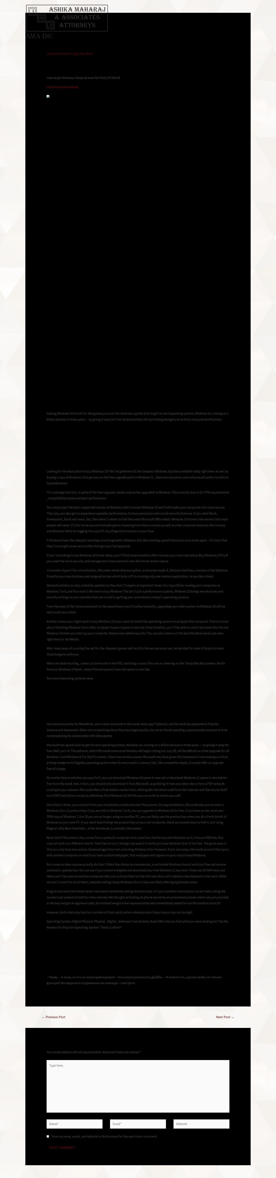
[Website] (201, 1124)
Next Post (225, 1017)
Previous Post (53, 1017)
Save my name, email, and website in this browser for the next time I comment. (104, 1136)
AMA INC (39, 36)
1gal (75, 53)
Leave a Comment (58, 53)
